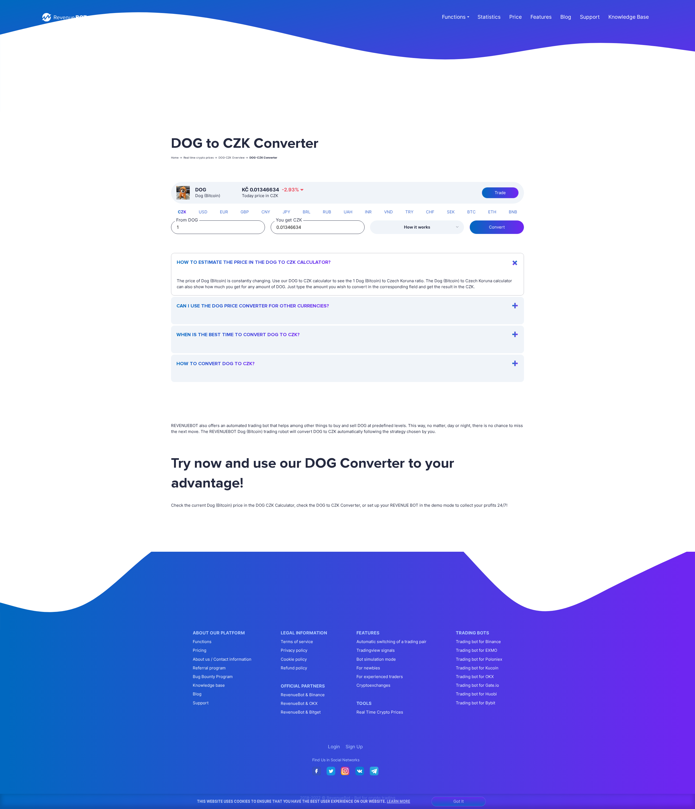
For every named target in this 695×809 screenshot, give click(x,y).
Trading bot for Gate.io (477, 685)
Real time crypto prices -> (200, 157)
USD (203, 211)
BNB (513, 211)
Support (590, 17)
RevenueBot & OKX (299, 703)
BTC (471, 211)
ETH (492, 211)
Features (541, 17)
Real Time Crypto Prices (379, 712)
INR (368, 211)
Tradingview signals (375, 650)
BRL (306, 211)
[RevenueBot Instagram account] (345, 771)
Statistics (489, 17)
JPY (286, 211)
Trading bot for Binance (478, 641)
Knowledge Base (628, 17)
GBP (245, 211)
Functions (202, 641)
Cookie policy (294, 659)
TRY (409, 211)
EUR (224, 211)
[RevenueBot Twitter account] (331, 771)
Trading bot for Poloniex (479, 659)
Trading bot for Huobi (476, 693)
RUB (327, 211)
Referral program (209, 667)
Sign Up (167, 17)
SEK (451, 211)
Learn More (398, 801)
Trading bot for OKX (475, 676)
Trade (500, 192)
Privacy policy (294, 650)
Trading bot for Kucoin (477, 667)
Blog (565, 17)
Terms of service (297, 641)
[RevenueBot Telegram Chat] (374, 771)
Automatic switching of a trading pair (391, 641)
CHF (430, 211)
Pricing (199, 650)
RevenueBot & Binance (303, 694)
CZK (182, 211)
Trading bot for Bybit (475, 702)
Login (148, 17)
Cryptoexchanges (373, 685)
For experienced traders (379, 676)
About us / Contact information (222, 659)
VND (388, 211)
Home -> (176, 157)
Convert (497, 227)
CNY (265, 211)
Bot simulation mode (376, 659)
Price (515, 17)
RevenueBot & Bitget (301, 712)
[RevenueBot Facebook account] (316, 771)
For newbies (368, 667)
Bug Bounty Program (213, 676)
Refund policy (294, 667)
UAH (348, 211)
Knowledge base (209, 685)
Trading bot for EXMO (476, 650)
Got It (458, 801)
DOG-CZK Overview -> (233, 157)
